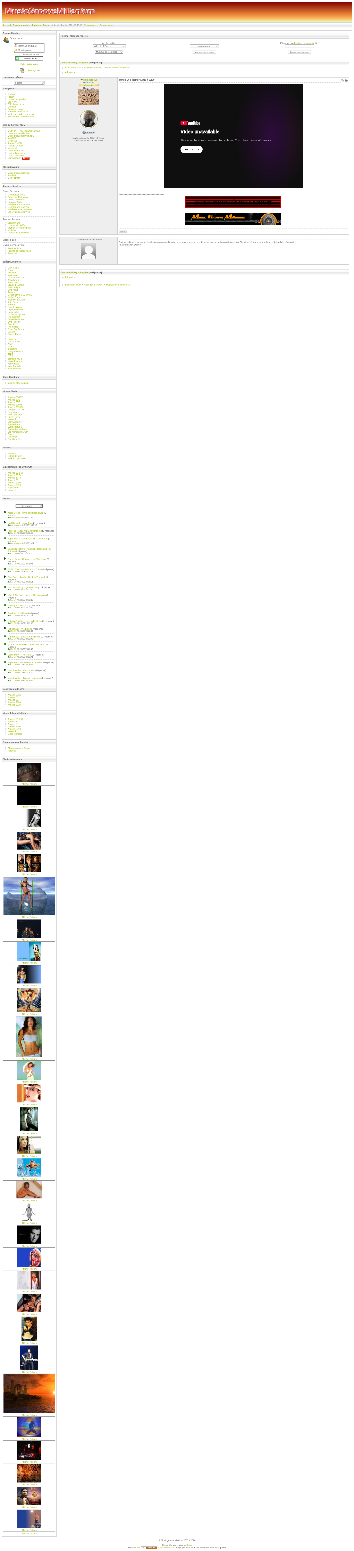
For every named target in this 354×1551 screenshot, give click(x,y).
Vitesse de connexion (18, 232)
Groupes (12, 106)
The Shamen (14, 317)
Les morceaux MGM (18, 432)
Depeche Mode (15, 309)
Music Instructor (16, 361)
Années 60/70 (14, 695)
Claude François (16, 285)
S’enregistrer (90, 25)
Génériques (13, 412)
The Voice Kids (15, 439)
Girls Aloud (13, 290)
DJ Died (13, 533)
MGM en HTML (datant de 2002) (24, 131)
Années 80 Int (14, 477)
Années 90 (13, 480)
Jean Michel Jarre (16, 299)
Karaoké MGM (15, 143)
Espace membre (21, 25)
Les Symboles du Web (19, 212)
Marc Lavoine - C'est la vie (21, 670)
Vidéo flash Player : (93, 67)
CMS (137, 1547)
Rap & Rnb (13, 487)
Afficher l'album (29, 784)
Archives (36, 25)
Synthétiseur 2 (15, 427)
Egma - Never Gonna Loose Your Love (27, 559)
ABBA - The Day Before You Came (25, 569)
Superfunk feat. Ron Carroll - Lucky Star (28, 538)
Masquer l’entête (79, 36)
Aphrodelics (13, 363)
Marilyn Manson (15, 351)
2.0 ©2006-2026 (165, 1547)
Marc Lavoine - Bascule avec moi (24, 678)
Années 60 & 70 (15, 473)
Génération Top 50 (17, 153)
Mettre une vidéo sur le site (21, 114)
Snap (10, 270)
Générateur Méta (16, 194)
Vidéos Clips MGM (17, 458)
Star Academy (15, 158)
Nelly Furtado (14, 366)
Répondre (70, 72)
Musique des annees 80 (118, 67)
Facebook (13, 253)
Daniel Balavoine (16, 319)
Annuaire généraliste (18, 111)
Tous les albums (29, 1533)
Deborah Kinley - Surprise (74, 62)
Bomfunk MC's (15, 358)
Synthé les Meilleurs (17, 429)
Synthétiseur (14, 424)
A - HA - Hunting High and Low (22, 587)
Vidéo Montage (15, 414)
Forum (46, 25)
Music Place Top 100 (18, 150)
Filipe (189, 1545)
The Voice (12, 436)
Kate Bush (13, 302)
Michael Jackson (16, 277)
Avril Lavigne (14, 287)
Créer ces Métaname (18, 197)
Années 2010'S (15, 407)
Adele (10, 344)
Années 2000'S (15, 404)
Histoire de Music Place (19, 251)
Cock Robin (13, 312)
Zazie (10, 354)
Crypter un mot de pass (19, 227)
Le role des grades (17, 99)
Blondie (11, 324)
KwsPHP (12, 138)
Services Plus (14, 248)
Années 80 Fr (14, 475)
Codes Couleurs (16, 199)
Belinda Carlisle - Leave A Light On (25, 621)
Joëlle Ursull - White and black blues (25, 513)
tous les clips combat (18, 383)
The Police (13, 327)
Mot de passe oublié (29, 64)
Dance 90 (12, 490)
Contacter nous (15, 109)
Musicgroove (15, 517)
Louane (11, 331)
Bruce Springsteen (17, 314)
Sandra (11, 304)
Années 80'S (14, 400)
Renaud (11, 292)
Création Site (14, 223)
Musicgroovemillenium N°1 (21, 136)
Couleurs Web (15, 202)
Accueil (7, 25)
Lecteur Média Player (18, 225)
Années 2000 (14, 482)
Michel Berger (14, 297)
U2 (9, 336)
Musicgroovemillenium (19, 133)
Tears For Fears (16, 329)
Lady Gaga (13, 267)
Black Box (13, 339)
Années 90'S (14, 402)
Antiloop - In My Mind (18, 605)
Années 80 (13, 697)
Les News (13, 102)
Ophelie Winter (15, 307)
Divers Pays (14, 417)
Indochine (12, 349)
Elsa (10, 346)
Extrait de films (15, 456)
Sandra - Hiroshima (17, 613)
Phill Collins (13, 282)
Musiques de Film (16, 409)
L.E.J (10, 356)
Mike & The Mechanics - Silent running (27, 595)
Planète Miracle (15, 145)
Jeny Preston (14, 368)
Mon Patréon (14, 178)
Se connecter (106, 25)
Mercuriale (13, 148)
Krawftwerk (13, 280)
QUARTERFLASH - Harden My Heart (26, 644)
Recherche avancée (304, 43)
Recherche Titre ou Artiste (21, 116)
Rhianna (12, 272)
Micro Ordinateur (16, 155)
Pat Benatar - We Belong (20, 629)
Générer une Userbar (18, 207)
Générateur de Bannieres (20, 209)
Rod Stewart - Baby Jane (20, 523)
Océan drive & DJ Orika (20, 295)
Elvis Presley (14, 322)
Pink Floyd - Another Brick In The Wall (26, 577)
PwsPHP (12, 175)
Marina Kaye (14, 341)
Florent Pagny (15, 334)
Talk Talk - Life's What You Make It (25, 531)
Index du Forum (73, 67)
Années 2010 (14, 485)
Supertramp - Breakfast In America (25, 662)
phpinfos (12, 230)
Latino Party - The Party (19, 654)
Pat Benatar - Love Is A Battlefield (24, 636)
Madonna (12, 275)
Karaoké (12, 419)
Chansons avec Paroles (20, 748)
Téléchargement (16, 104)
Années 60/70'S (15, 397)
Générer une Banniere (19, 204)
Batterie (11, 434)
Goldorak (12, 140)
